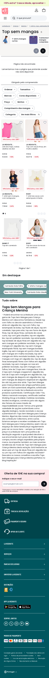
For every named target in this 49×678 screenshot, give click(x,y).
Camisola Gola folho (14, 286)
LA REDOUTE (8, 544)
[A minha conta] (36, 10)
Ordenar (8, 89)
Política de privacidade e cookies (22, 656)
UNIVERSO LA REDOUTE (12, 574)
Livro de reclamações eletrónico (23, 658)
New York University (13, 292)
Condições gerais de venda (13, 653)
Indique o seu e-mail (12, 478)
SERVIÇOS (7, 554)
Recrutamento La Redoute (28, 661)
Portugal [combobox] (11, 672)
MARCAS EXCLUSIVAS (11, 564)
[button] (44, 10)
